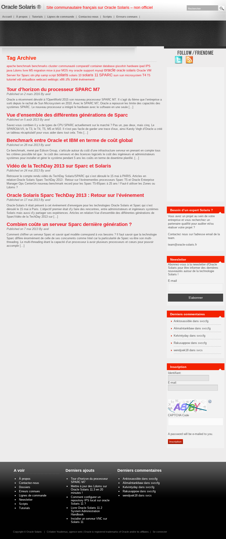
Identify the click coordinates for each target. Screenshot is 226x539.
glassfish (120, 66)
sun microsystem (130, 75)
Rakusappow (182, 343)
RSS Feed (189, 60)
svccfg (204, 321)
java (9, 70)
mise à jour (53, 70)
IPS (147, 66)
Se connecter (160, 531)
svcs (199, 350)
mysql (99, 70)
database (109, 66)
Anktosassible (183, 321)
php (37, 75)
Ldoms (17, 70)
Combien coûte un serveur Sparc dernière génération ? (69, 224)
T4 (144, 75)
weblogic (53, 79)
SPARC (106, 75)
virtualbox (28, 79)
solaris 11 (90, 75)
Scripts (107, 16)
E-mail (172, 280)
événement (86, 79)
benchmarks (39, 66)
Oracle (87, 531)
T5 (148, 75)
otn (32, 75)
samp (44, 75)
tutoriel (11, 79)
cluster (53, 66)
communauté (66, 66)
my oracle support (81, 70)
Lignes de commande (60, 16)
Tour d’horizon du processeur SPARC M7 (53, 89)
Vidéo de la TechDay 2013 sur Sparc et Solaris (59, 166)
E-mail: (172, 382)
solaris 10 (75, 75)
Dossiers (24, 487)
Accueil (7, 16)
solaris (62, 75)
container (96, 66)
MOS (64, 70)
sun (116, 75)
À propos (22, 16)
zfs (68, 79)
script (52, 75)
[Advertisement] (113, 33)
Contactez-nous (88, 16)
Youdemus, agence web (69, 531)
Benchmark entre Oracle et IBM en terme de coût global (70, 140)
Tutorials (37, 16)
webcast (41, 79)
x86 (62, 79)
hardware (132, 66)
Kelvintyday (181, 335)
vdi (19, 79)
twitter (179, 60)
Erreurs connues (126, 16)
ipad (142, 66)
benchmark (24, 66)
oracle (110, 70)
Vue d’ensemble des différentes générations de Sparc (67, 115)
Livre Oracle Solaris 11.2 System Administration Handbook (86, 511)
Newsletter (25, 499)
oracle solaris (126, 70)
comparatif (82, 66)
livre (25, 70)
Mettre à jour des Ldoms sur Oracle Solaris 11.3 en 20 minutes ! (89, 489)
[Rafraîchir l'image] (210, 402)
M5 (31, 70)
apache (11, 66)
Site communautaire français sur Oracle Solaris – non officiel (77, 7)
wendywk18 (181, 350)
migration (39, 70)
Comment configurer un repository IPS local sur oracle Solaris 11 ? (90, 500)
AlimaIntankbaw (184, 328)
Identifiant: (174, 373)
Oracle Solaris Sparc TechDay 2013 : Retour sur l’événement (75, 195)
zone (74, 79)
